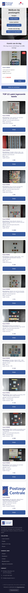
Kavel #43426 (6, 463)
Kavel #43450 (6, 115)
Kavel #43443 (6, 219)
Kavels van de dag (6, 543)
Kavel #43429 (6, 427)
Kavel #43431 (6, 392)
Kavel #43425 (6, 497)
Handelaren (4, 556)
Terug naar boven (14, 590)
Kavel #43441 (6, 254)
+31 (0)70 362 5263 (7, 575)
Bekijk (19, 81)
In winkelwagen (8, 81)
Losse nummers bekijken (14, 25)
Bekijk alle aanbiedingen (14, 87)
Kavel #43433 (6, 358)
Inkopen (4, 553)
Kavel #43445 (6, 150)
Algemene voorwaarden (7, 563)
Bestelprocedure (5, 561)
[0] (19, 4)
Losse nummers (5, 538)
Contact (3, 558)
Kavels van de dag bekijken (14, 31)
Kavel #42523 (6, 67)
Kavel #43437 (6, 323)
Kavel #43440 (6, 289)
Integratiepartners (20, 587)
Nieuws (3, 546)
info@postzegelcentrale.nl (9, 578)
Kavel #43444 (6, 184)
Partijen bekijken (14, 18)
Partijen (3, 541)
